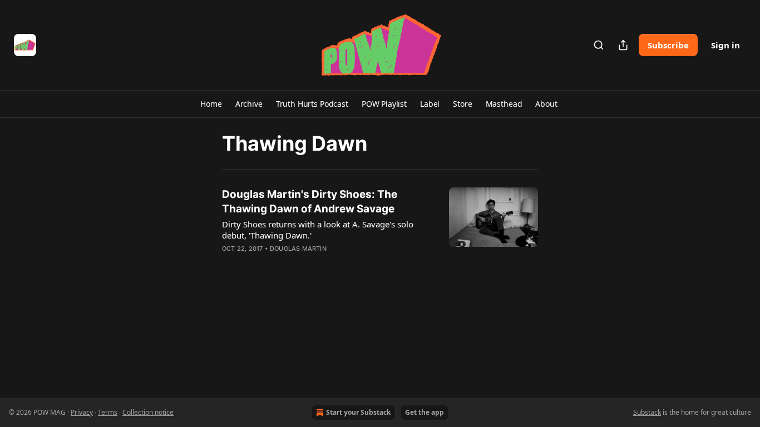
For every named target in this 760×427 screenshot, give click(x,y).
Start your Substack (358, 412)
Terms (107, 412)
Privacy (82, 412)
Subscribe (668, 45)
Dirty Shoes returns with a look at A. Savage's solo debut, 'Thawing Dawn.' (317, 230)
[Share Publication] (623, 45)
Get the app (424, 412)
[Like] (229, 263)
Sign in (725, 45)
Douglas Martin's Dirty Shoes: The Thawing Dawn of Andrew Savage (309, 201)
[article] (380, 228)
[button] (211, 104)
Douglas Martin (298, 248)
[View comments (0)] (295, 263)
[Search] (599, 45)
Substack (647, 412)
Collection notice (148, 412)
